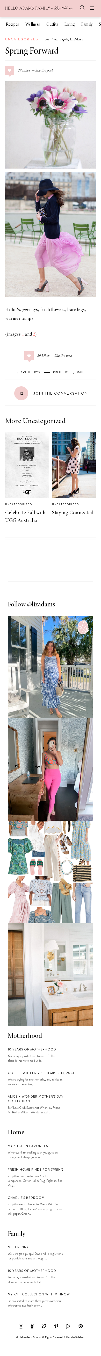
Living (69, 25)
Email (79, 372)
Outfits (52, 25)
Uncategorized (21, 39)
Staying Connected (73, 513)
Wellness (32, 25)
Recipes (12, 25)
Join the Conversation (54, 393)
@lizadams (41, 604)
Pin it (57, 372)
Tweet (68, 372)
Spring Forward (32, 51)
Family (86, 25)
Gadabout (80, 1337)
